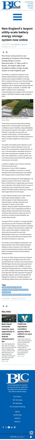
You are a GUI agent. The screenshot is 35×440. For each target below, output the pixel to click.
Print (6, 52)
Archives (30, 4)
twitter (6, 427)
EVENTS (17, 418)
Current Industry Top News (12, 287)
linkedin (11, 427)
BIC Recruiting (17, 400)
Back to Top (31, 433)
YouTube (8, 427)
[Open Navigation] (17, 17)
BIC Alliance (17, 396)
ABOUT (17, 412)
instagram (14, 427)
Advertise (30, 6)
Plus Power (6, 44)
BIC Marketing (17, 403)
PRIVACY (17, 422)
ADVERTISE (17, 415)
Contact (30, 8)
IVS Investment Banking (17, 406)
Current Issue (29, 2)
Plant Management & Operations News (15, 289)
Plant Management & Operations (18, 44)
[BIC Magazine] (11, 9)
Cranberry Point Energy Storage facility (16, 294)
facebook (3, 427)
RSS (4, 52)
